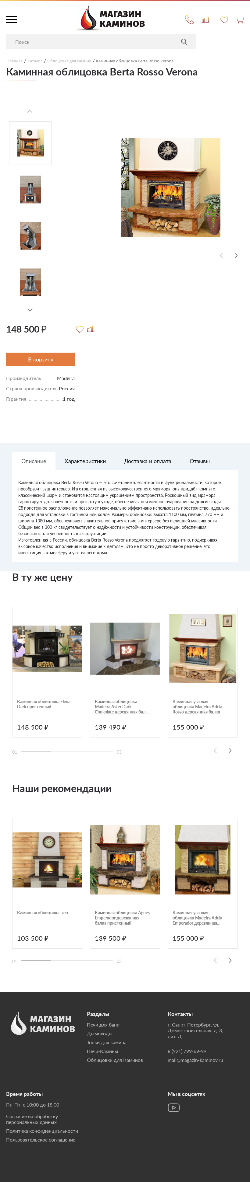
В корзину (40, 359)
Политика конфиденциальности (42, 1131)
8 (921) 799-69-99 (187, 1051)
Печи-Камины (102, 1051)
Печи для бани (103, 1024)
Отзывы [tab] (200, 461)
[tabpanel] (125, 520)
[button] (30, 310)
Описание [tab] (33, 461)
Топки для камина (107, 1042)
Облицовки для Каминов (115, 1060)
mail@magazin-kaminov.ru (195, 1060)
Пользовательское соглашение (40, 1139)
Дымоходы (99, 1033)
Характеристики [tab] (85, 461)
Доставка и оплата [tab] (147, 461)
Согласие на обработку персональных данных (32, 1119)
